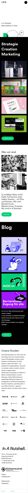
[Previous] (4, 181)
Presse (4, 474)
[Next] (23, 181)
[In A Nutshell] (3, 2)
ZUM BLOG (6, 335)
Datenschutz (5, 481)
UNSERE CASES (8, 138)
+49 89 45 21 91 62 (8, 460)
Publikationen (6, 476)
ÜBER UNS (6, 214)
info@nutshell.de (7, 462)
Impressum (5, 483)
